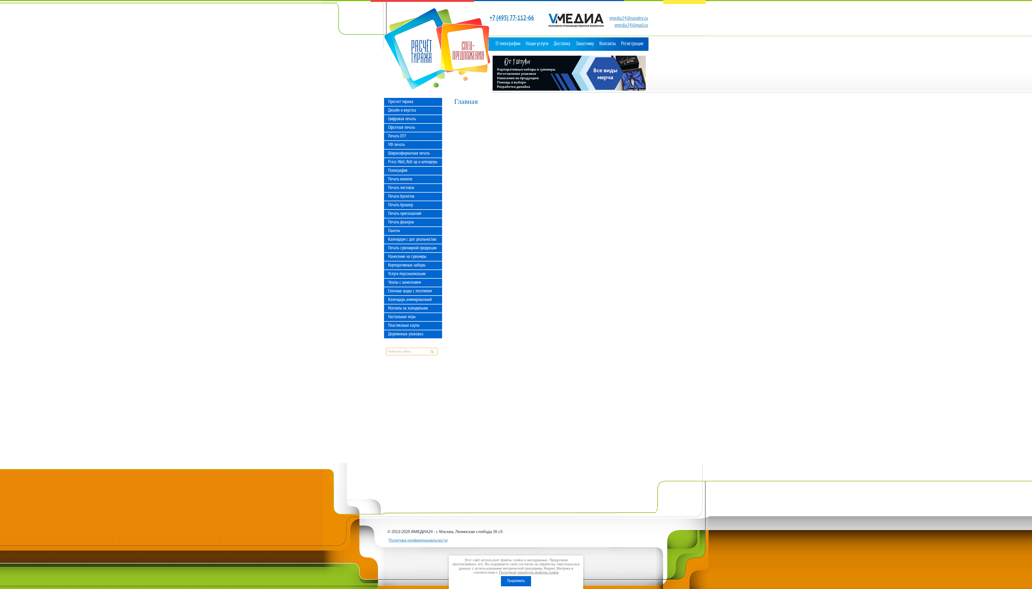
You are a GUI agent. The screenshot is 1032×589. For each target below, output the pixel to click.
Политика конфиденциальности (418, 540)
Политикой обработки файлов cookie (529, 572)
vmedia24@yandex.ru (628, 19)
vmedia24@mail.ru (631, 26)
